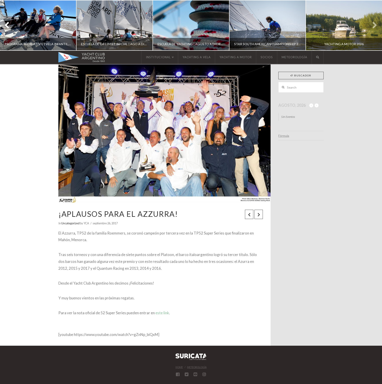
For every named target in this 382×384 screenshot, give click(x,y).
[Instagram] (204, 374)
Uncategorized (70, 223)
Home (179, 367)
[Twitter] (186, 374)
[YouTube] (195, 374)
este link (162, 312)
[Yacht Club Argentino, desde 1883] (81, 57)
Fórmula (283, 136)
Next (372, 25)
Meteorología (196, 367)
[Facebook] (178, 374)
